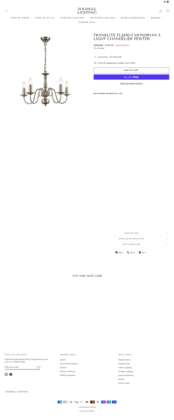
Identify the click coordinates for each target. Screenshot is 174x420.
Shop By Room (20, 18)
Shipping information (131, 239)
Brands (156, 18)
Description (131, 233)
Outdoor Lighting (102, 18)
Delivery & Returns (67, 371)
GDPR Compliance (67, 375)
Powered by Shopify (87, 411)
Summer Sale (87, 22)
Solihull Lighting (87, 11)
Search (63, 360)
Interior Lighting (72, 18)
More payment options (131, 83)
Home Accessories (133, 18)
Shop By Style (45, 18)
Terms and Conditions (69, 363)
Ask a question (131, 244)
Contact (63, 367)
